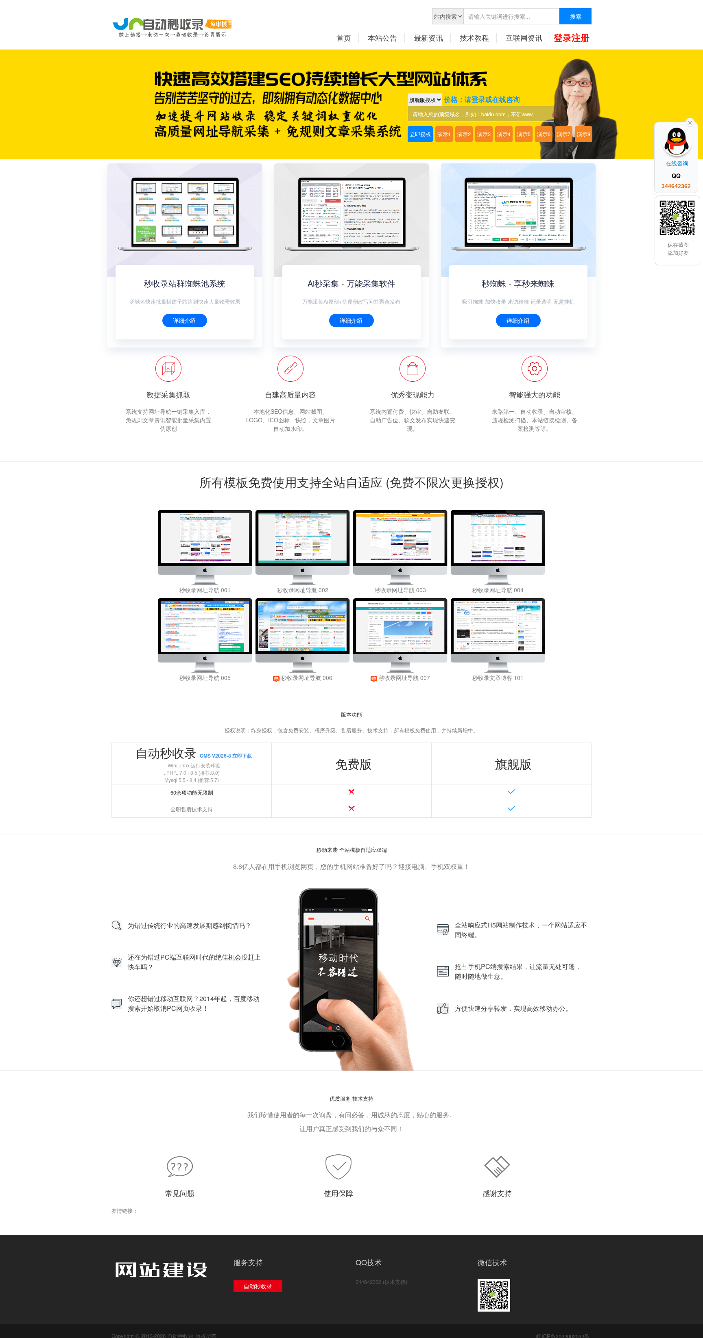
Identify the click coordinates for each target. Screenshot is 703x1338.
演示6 (543, 134)
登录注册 (571, 37)
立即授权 (420, 134)
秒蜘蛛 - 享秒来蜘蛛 (518, 283)
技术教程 (474, 37)
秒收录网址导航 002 (302, 590)
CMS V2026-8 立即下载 (226, 755)
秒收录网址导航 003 (400, 590)
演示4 (504, 134)
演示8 (583, 134)
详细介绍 (184, 320)
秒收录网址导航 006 (305, 677)
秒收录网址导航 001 (205, 590)
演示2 (464, 134)
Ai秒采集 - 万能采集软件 (351, 283)
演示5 (524, 134)
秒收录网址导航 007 (403, 677)
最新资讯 (428, 37)
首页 (343, 37)
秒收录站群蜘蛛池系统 (184, 283)
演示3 (484, 134)
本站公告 (382, 37)
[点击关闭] (690, 122)
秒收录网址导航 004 (498, 590)
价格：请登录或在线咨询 (482, 99)
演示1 (444, 134)
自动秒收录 (258, 1286)
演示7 (563, 134)
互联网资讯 (524, 37)
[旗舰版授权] (426, 100)
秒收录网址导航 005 (205, 677)
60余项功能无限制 (191, 792)
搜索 (575, 16)
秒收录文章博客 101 (498, 677)
